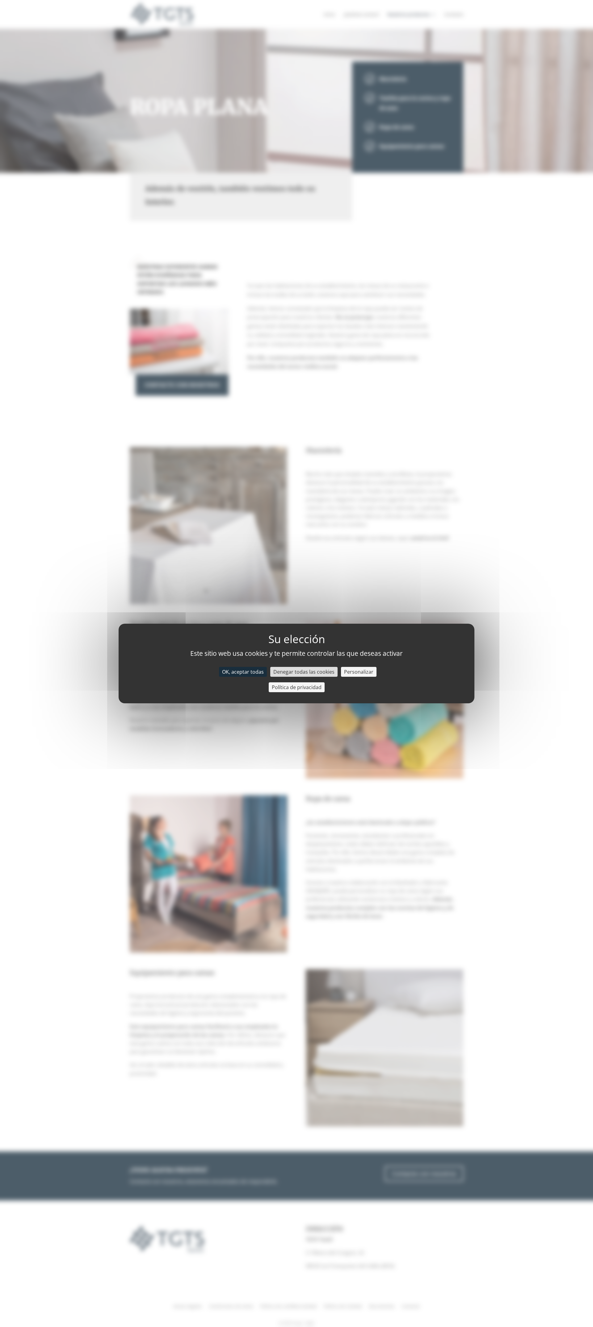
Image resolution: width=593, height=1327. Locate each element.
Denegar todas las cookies (303, 671)
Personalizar (358, 671)
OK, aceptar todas (243, 671)
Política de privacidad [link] (297, 687)
